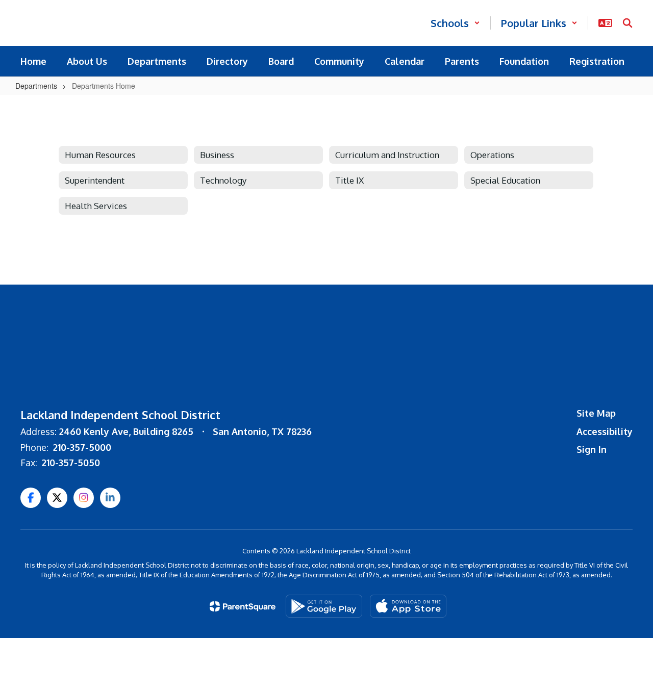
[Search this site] (627, 23)
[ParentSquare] (242, 606)
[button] (455, 23)
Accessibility (604, 431)
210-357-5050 (71, 462)
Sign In (591, 449)
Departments (36, 86)
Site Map (596, 413)
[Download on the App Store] (408, 606)
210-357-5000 (82, 447)
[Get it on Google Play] (324, 606)
